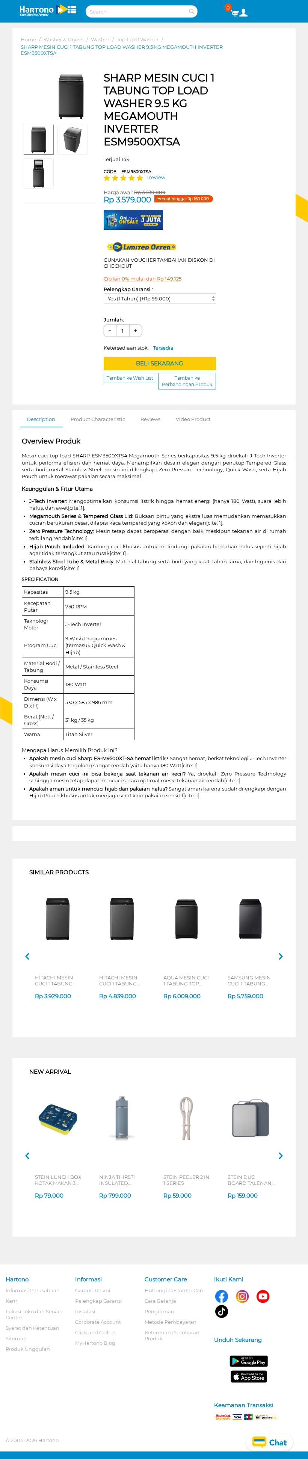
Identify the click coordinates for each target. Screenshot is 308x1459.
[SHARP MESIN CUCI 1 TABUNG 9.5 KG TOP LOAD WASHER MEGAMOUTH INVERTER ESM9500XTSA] (71, 96)
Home (28, 39)
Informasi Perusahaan (33, 1290)
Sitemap (16, 1338)
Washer (100, 39)
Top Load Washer (138, 39)
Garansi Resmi (92, 1290)
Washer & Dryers (63, 39)
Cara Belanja (160, 1301)
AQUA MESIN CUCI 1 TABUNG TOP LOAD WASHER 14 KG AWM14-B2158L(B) (186, 981)
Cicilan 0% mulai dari (142, 279)
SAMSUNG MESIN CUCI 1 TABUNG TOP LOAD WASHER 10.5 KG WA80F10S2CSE (249, 981)
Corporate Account (98, 1322)
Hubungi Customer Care (175, 1290)
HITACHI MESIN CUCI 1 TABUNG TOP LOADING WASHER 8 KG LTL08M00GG (54, 981)
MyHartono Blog (95, 1343)
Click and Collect (95, 1332)
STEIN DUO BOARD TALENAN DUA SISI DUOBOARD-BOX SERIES (250, 1180)
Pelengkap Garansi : (128, 289)
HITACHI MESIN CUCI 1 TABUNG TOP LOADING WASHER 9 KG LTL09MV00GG (118, 981)
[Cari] (192, 12)
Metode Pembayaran (170, 1322)
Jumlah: (114, 320)
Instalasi (85, 1311)
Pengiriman (159, 1311)
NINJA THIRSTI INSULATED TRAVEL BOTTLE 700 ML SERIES (119, 1180)
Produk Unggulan (28, 1349)
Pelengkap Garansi (98, 1301)
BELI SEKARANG (159, 363)
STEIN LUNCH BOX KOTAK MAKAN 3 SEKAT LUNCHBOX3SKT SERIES (58, 1180)
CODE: (127, 171)
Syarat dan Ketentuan (32, 1328)
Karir (11, 1301)
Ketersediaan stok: (139, 348)
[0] (237, 11)
